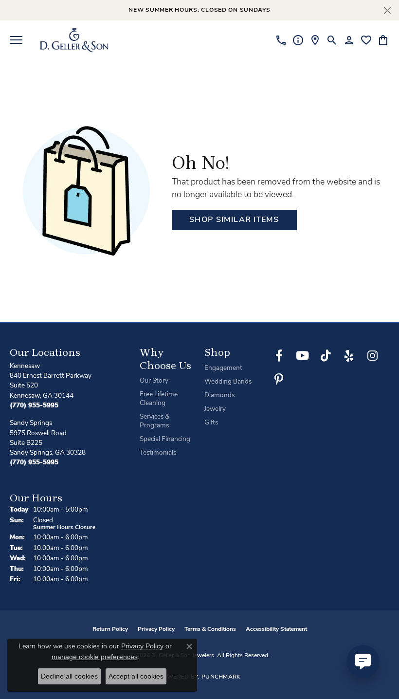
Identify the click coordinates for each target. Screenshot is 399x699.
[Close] (387, 10)
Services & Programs (154, 421)
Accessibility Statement (276, 629)
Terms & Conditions (210, 629)
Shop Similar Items (234, 220)
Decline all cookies (69, 676)
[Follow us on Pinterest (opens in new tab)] (279, 379)
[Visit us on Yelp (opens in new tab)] (349, 356)
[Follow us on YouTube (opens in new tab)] (302, 356)
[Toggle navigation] (16, 40)
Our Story (154, 381)
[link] (281, 40)
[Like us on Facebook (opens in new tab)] (279, 356)
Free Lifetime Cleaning (159, 398)
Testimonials (158, 453)
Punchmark (221, 677)
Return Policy (110, 629)
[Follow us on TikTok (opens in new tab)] (325, 356)
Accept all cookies (136, 676)
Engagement (223, 368)
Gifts (211, 423)
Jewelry (215, 409)
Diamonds (219, 395)
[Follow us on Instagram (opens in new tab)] (372, 356)
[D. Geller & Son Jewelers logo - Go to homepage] (74, 39)
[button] (332, 40)
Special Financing (165, 439)
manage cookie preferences (95, 657)
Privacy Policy (156, 629)
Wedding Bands (228, 382)
